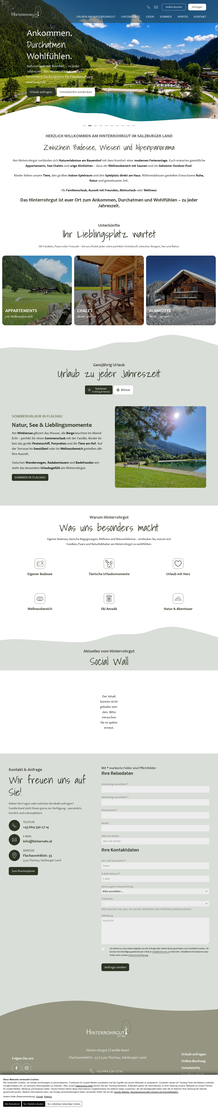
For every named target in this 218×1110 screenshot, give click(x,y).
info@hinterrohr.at (160, 951)
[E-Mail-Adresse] (156, 7)
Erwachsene (109, 810)
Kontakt (200, 17)
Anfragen (197, 7)
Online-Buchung (193, 1061)
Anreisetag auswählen (114, 784)
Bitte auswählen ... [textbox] (113, 891)
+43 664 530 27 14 (109, 1071)
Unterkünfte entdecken (76, 92)
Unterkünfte (130, 17)
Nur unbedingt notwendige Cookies (63, 1104)
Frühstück (107, 898)
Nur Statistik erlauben (33, 1104)
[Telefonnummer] (149, 7)
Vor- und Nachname (113, 860)
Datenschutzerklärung (138, 955)
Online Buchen (174, 7)
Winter (183, 17)
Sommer (166, 17)
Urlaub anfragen (41, 92)
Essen (150, 17)
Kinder (105, 823)
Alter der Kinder (110, 836)
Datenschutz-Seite (84, 1085)
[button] (84, 125)
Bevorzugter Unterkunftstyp (117, 886)
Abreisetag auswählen (114, 797)
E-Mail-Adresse (110, 873)
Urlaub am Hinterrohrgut (95, 17)
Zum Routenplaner (23, 871)
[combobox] (155, 891)
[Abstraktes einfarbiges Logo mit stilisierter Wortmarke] (27, 11)
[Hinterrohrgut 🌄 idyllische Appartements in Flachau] (16, 1068)
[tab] (99, 389)
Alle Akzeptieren (12, 1104)
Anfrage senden (115, 967)
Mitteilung (107, 915)
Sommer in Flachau (30, 477)
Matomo (48, 1096)
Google (39, 1096)
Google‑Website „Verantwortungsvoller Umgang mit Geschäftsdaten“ (146, 1092)
